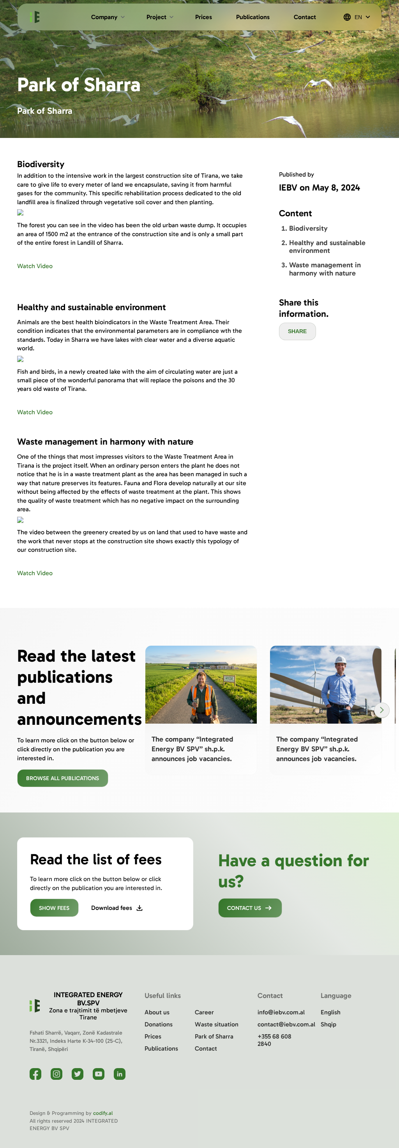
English (331, 1012)
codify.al (103, 1113)
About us (157, 1012)
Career (204, 1012)
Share (297, 331)
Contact (206, 1048)
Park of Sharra (214, 1036)
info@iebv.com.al (281, 1012)
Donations (159, 1024)
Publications (161, 1048)
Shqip (328, 1024)
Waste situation (216, 1024)
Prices (153, 1036)
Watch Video (35, 266)
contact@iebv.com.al (282, 1024)
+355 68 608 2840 (274, 1040)
